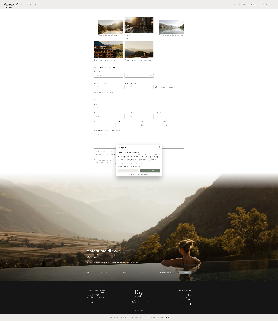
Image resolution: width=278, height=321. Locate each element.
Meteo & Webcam (185, 291)
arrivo (90, 302)
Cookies (153, 317)
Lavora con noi (186, 297)
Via (95, 121)
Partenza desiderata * (132, 72)
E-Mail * (158, 113)
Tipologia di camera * (101, 83)
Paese (164, 121)
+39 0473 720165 (93, 295)
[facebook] (188, 304)
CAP (118, 121)
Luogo (142, 121)
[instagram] (190, 304)
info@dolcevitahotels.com (95, 297)
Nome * (96, 113)
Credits (138, 317)
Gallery (242, 4)
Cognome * (128, 113)
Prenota (263, 4)
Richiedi (252, 4)
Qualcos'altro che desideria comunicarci (107, 130)
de (139, 311)
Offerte (233, 4)
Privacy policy (146, 317)
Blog (189, 299)
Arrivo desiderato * (100, 72)
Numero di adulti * (131, 83)
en (142, 311)
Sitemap (131, 317)
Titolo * (97, 104)
